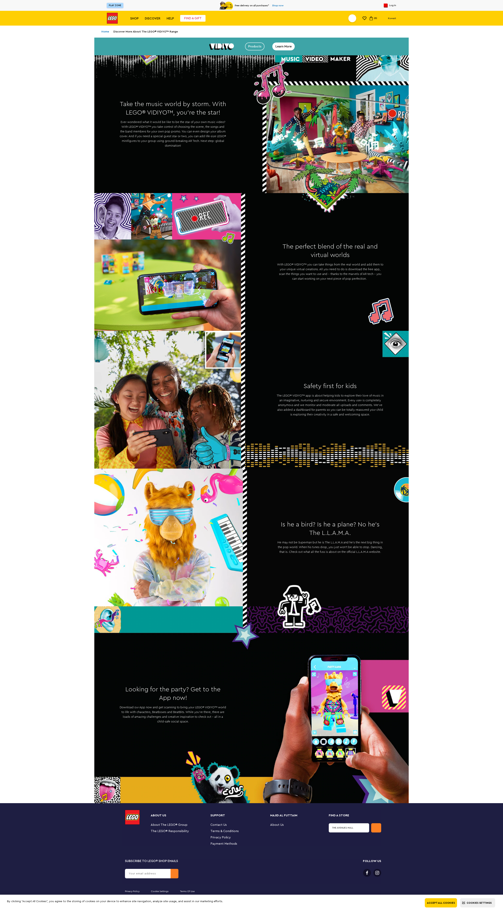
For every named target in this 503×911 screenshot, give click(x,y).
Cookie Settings (160, 891)
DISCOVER (152, 18)
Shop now (278, 5)
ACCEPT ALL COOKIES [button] (441, 903)
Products (254, 46)
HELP (170, 18)
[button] (477, 902)
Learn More (283, 46)
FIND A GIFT (193, 18)
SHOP (134, 18)
